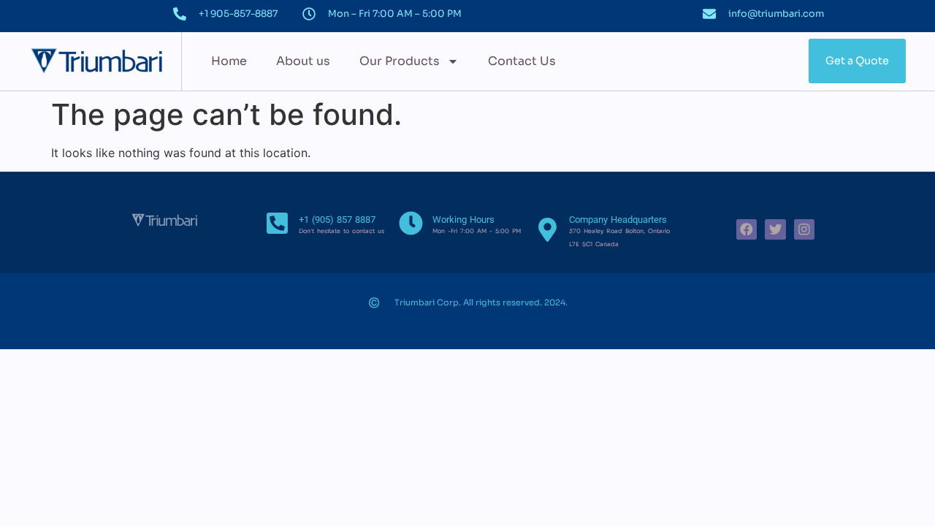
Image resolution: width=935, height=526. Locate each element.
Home (229, 61)
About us (303, 61)
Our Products (399, 61)
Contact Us (522, 61)
